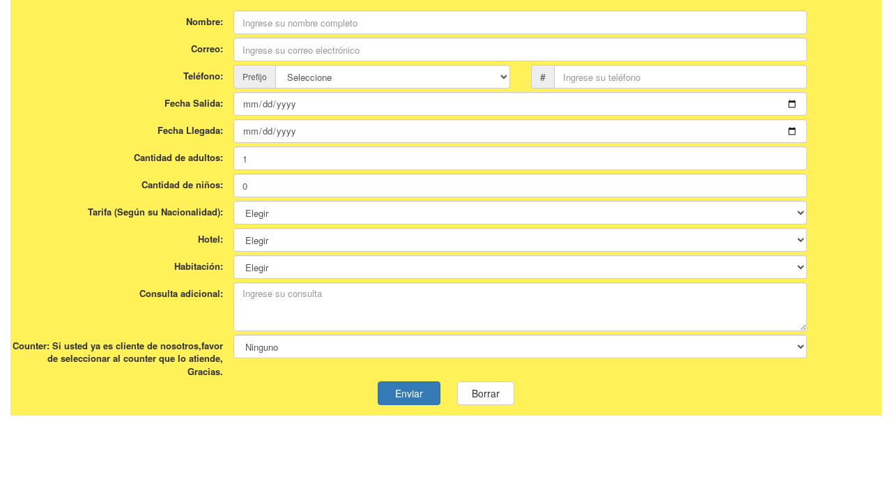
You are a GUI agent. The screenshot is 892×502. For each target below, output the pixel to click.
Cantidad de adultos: (178, 157)
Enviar (409, 393)
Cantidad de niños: (182, 184)
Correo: (207, 48)
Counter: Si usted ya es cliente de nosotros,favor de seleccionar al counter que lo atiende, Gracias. (118, 358)
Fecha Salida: (193, 102)
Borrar (485, 393)
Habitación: (198, 266)
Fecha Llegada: (190, 130)
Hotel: (210, 238)
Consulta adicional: (181, 293)
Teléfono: (203, 75)
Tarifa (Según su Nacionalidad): (155, 211)
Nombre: (204, 21)
